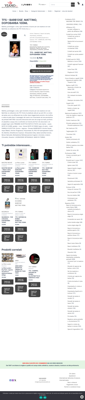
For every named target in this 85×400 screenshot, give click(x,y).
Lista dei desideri (67, 11)
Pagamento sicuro (72, 384)
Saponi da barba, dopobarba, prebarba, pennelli (40, 35)
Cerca (73, 4)
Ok (41, 397)
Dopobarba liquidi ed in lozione (40, 47)
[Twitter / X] (31, 4)
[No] (83, 395)
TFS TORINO (34, 45)
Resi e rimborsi (72, 382)
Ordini (50, 11)
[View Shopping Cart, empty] (78, 4)
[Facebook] (29, 4)
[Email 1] (25, 4)
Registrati (58, 11)
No (45, 397)
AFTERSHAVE (36, 95)
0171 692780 (42, 380)
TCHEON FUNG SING (42, 97)
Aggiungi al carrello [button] (7, 180)
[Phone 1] (24, 4)
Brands (21, 11)
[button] (17, 11)
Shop (26, 11)
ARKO (17, 260)
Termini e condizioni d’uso (72, 387)
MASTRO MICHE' (7, 162)
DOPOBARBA (44, 95)
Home (14, 11)
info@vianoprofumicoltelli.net (42, 382)
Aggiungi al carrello (44, 66)
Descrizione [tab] (5, 106)
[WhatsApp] (22, 4)
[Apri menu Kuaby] (82, 397)
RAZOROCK (5, 211)
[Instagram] (27, 4)
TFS (50, 97)
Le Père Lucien (19, 162)
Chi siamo (72, 373)
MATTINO (32, 97)
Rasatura (36, 33)
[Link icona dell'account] (82, 4)
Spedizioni (72, 376)
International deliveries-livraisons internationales (69, 379)
